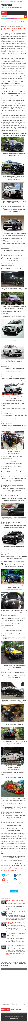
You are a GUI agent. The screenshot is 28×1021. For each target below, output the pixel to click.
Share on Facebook (19, 875)
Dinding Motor (6, 5)
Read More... (21, 919)
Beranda (15, 1004)
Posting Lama (23, 1004)
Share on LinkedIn (19, 880)
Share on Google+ (7, 880)
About (2, 1)
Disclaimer (19, 1)
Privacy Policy (13, 1)
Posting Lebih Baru (5, 1004)
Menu (4, 12)
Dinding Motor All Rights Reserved (17, 1016)
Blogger (16, 1018)
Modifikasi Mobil (20, 26)
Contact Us (7, 1)
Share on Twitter (7, 875)
